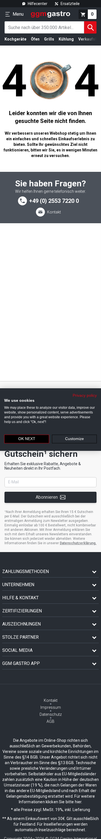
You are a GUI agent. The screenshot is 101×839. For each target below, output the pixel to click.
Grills (49, 39)
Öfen (35, 39)
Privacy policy (85, 395)
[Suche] (90, 27)
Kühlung (66, 39)
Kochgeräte (15, 39)
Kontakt (54, 212)
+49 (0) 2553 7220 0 (54, 201)
